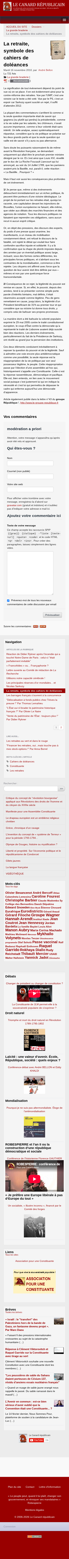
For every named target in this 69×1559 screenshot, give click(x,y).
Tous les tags (11, 886)
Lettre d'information (50, 1486)
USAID (53, 954)
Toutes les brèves (13, 1312)
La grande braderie (17, 30)
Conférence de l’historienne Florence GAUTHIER (34, 1158)
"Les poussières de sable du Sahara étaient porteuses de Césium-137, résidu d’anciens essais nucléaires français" (32, 1379)
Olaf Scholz (25, 942)
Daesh (38, 904)
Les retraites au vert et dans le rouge (27, 740)
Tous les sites (11, 1255)
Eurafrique (12, 911)
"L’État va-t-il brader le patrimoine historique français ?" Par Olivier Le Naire (30, 709)
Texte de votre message (21, 525)
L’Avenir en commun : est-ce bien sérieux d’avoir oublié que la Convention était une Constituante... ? (28, 1405)
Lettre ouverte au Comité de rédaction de (31, 672)
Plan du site (14, 1486)
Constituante (16, 766)
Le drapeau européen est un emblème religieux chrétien (32, 820)
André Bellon (45, 70)
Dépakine (48, 904)
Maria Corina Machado (46, 930)
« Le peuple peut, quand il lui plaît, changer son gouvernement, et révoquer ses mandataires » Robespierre (34, 1499)
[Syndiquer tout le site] (34, 1536)
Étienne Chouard (51, 907)
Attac (56, 892)
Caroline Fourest (46, 896)
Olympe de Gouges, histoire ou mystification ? (31, 844)
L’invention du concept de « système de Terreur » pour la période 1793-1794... (33, 836)
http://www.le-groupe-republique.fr (39, 402)
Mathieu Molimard (16, 934)
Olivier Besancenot (18, 892)
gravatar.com (14, 505)
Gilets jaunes (13, 860)
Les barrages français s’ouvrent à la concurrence (33, 695)
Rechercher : (11, 783)
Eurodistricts (32, 911)
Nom (9, 458)
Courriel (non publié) (18, 471)
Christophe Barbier (21, 900)
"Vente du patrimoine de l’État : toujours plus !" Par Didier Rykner (32, 718)
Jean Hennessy (31, 923)
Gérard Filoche (17, 915)
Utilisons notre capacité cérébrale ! (25, 678)
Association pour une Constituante (34, 1261)
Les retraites (16, 770)
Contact (30, 1486)
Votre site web (15, 484)
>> (61, 788)
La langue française (17, 867)
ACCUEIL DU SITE (16, 26)
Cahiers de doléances (21, 761)
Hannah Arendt (19, 919)
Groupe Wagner (45, 915)
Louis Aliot (44, 926)
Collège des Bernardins (19, 904)
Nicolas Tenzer (30, 938)
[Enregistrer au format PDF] (6, 80)
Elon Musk (35, 908)
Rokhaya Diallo (32, 950)
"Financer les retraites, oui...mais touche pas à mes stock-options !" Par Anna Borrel (32, 747)
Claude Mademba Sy (50, 900)
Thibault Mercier (35, 954)
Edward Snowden (17, 907)
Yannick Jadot (36, 957)
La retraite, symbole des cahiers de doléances (34, 690)
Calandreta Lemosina (18, 896)
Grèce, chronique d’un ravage (22, 827)
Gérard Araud (51, 911)
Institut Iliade (41, 919)
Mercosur (32, 934)
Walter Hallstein (14, 957)
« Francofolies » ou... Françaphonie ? (27, 665)
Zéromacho (54, 958)
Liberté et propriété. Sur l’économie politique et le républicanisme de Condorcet (33, 852)
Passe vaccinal (45, 942)
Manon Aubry (17, 930)
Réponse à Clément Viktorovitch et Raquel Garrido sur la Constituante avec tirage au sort (26, 1353)
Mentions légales (34, 1510)
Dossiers (36, 26)
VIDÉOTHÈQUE (15, 873)
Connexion (10, 1526)
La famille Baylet (28, 926)
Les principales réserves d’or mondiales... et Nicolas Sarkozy (31, 684)
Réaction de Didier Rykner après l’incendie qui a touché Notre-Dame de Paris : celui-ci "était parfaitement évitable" (33, 657)
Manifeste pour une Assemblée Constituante (30, 811)
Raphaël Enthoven (27, 946)
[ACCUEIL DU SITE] (34, 6)
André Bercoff (43, 892)
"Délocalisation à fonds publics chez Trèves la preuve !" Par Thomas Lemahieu (31, 701)
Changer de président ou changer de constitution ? (34, 983)
